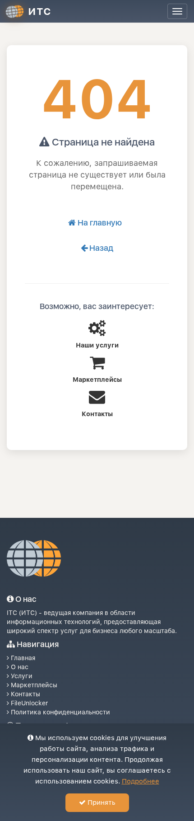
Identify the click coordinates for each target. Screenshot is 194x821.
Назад (100, 248)
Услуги (20, 676)
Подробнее (140, 781)
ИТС (39, 11)
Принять (100, 802)
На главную (99, 222)
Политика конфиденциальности (59, 712)
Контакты (24, 694)
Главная (22, 657)
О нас (18, 667)
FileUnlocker (28, 703)
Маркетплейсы (33, 685)
